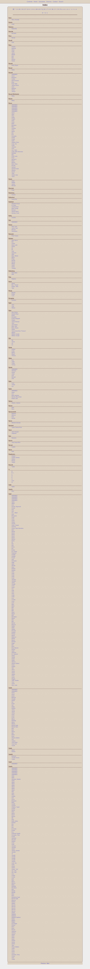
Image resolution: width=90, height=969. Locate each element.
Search (61, 1)
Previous (43, 963)
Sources (49, 1)
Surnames (42, 1)
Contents (29, 1)
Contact (55, 1)
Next (48, 963)
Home (35, 1)
